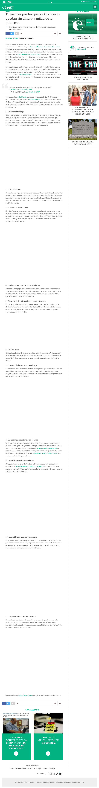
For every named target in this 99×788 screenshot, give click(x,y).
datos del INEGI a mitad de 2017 (29, 54)
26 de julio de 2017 (33, 92)
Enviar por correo (60, 33)
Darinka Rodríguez (12, 38)
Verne (8, 8)
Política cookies (59, 782)
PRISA (82, 782)
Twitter (25, 695)
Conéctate (84, 1)
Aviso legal (39, 782)
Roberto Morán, (34, 99)
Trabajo (52, 768)
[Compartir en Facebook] (8, 33)
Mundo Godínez (25, 74)
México (24, 768)
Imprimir (54, 33)
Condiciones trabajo (34, 768)
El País (7, 2)
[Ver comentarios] (22, 33)
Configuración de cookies (70, 782)
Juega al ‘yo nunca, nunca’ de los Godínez (48, 740)
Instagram (30, 695)
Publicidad (32, 782)
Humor (8, 11)
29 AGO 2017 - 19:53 (26, 38)
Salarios (18, 768)
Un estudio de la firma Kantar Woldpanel (29, 466)
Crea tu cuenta (92, 1)
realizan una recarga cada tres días (45, 453)
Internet (45, 768)
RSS (79, 782)
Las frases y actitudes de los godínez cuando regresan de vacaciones (16, 743)
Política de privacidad (48, 782)
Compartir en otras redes (17, 33)
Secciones (95, 7)
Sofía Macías (21, 97)
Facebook (20, 695)
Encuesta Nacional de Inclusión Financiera (45, 47)
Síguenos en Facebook (48, 2)
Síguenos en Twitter (51, 2)
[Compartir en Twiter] (12, 33)
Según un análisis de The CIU (47, 448)
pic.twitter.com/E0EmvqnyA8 (21, 89)
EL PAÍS (55, 773)
